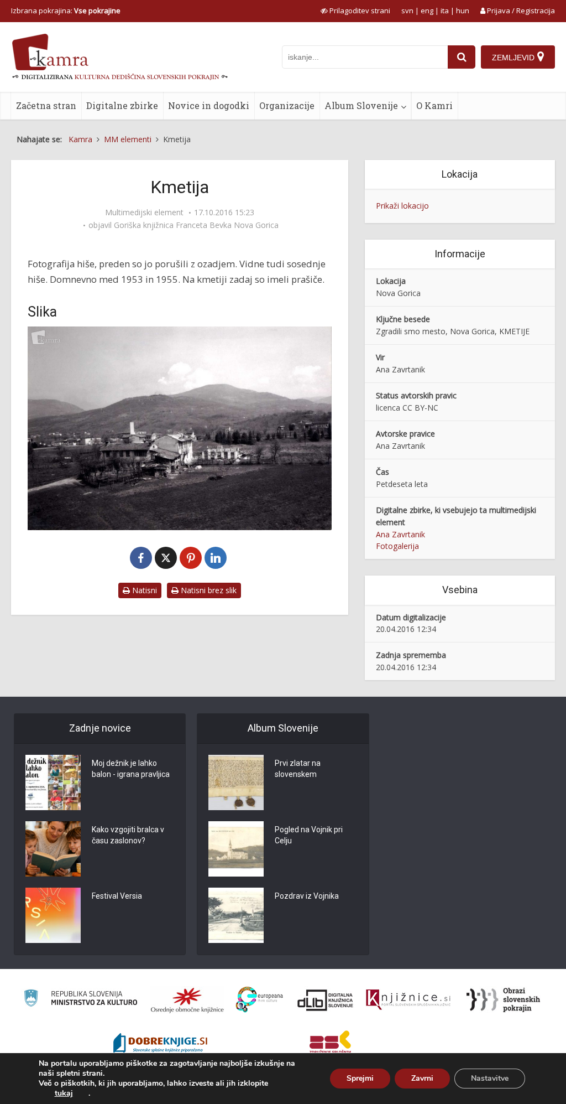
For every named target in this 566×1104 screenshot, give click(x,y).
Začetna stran (46, 105)
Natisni (143, 590)
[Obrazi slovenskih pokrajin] (503, 1000)
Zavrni (422, 1078)
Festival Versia (117, 896)
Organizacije (287, 105)
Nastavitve (490, 1078)
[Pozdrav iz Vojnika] (236, 915)
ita (445, 10)
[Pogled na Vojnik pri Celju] (236, 849)
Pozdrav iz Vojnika (307, 896)
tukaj (64, 1093)
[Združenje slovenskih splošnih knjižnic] (408, 1000)
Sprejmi (360, 1078)
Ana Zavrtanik (400, 534)
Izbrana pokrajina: (65, 10)
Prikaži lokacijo (402, 205)
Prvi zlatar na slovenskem (298, 769)
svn (407, 10)
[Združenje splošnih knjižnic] (330, 1044)
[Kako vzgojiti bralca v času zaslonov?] (53, 849)
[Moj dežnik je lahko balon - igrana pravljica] (53, 782)
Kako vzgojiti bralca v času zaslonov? (128, 835)
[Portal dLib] (325, 1000)
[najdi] (461, 57)
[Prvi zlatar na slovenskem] (236, 782)
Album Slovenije (361, 105)
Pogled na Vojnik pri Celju (309, 835)
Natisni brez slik (208, 590)
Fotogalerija (397, 546)
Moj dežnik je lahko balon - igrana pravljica (131, 769)
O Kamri (434, 105)
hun (462, 10)
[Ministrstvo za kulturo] (80, 1000)
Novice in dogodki (208, 105)
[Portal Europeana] (259, 1000)
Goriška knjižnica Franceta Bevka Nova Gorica (196, 225)
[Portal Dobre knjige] (160, 1044)
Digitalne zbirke (122, 105)
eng (427, 10)
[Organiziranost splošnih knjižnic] (187, 1000)
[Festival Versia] (53, 915)
